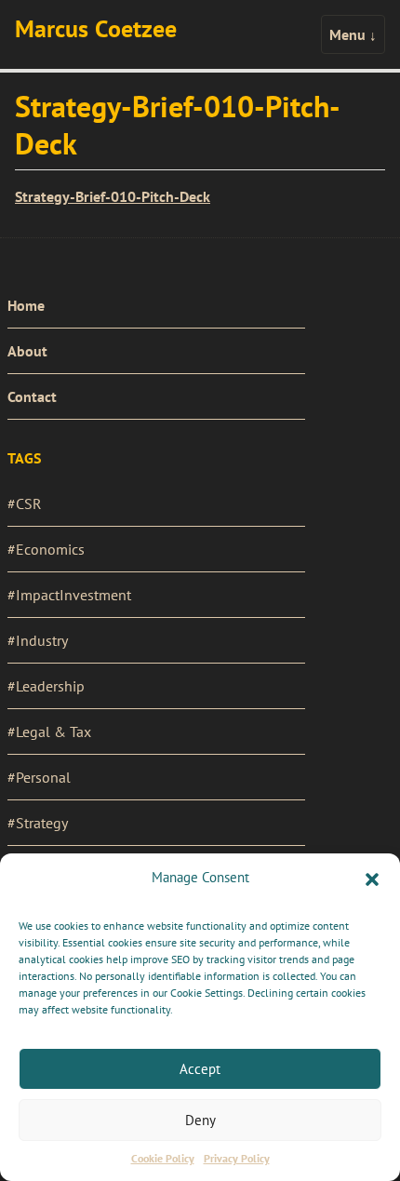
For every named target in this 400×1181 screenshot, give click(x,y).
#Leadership (46, 686)
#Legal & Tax (49, 731)
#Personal (39, 777)
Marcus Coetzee (96, 28)
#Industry (37, 640)
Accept (200, 1069)
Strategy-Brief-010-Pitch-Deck (112, 196)
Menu (353, 34)
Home (26, 305)
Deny (200, 1120)
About (27, 351)
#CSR (24, 503)
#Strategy (37, 822)
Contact (32, 396)
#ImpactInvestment (69, 594)
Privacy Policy (237, 1158)
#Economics (46, 549)
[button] (372, 877)
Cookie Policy (162, 1158)
